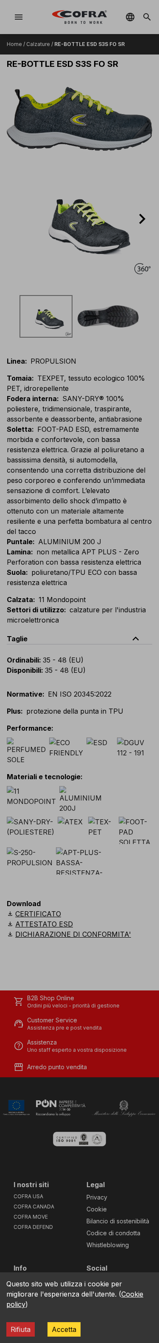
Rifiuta (21, 1329)
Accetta (64, 1329)
